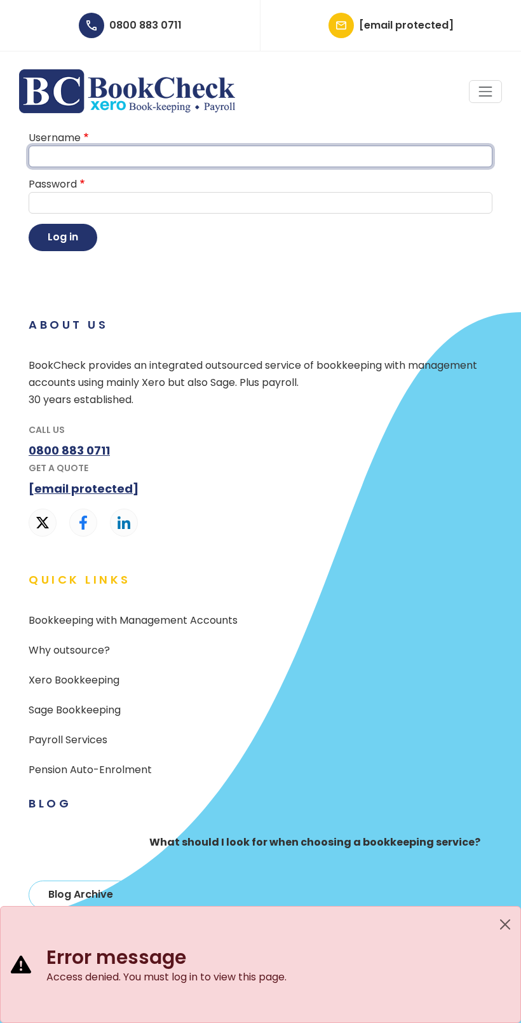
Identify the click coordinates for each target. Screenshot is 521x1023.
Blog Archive (80, 894)
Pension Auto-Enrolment (90, 769)
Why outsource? (69, 650)
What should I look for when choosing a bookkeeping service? (314, 842)
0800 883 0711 (145, 25)
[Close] (505, 924)
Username (55, 138)
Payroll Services (68, 739)
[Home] (127, 76)
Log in (63, 237)
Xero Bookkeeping (74, 680)
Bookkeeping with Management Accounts (133, 620)
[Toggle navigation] (485, 91)
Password (53, 184)
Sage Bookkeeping (75, 710)
